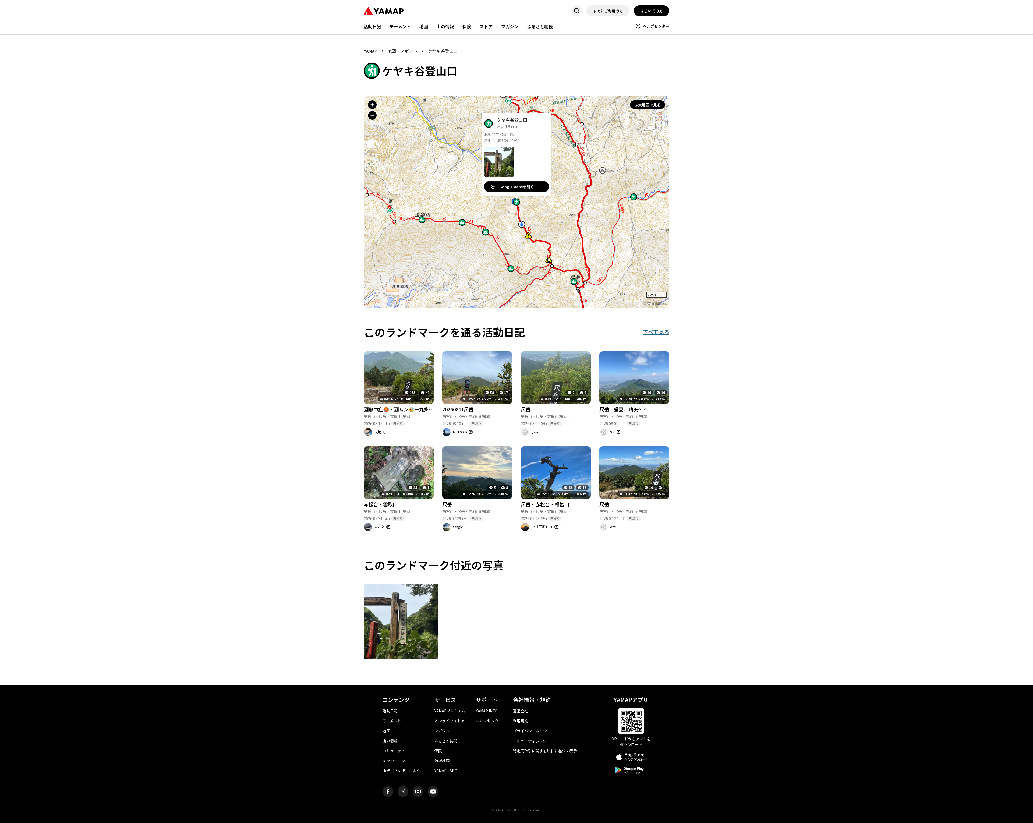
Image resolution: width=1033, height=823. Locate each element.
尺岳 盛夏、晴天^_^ (623, 409)
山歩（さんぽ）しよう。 (403, 770)
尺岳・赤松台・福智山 (545, 504)
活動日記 (372, 26)
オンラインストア (449, 720)
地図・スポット (402, 51)
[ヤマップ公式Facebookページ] (388, 791)
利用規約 (520, 720)
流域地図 (442, 760)
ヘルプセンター (656, 26)
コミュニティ (394, 750)
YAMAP (370, 51)
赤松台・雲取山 (381, 504)
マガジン (509, 26)
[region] (516, 202)
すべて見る (656, 332)
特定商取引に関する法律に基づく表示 (545, 750)
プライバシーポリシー (532, 730)
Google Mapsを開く (516, 186)
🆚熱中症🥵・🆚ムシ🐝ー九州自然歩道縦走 (411, 409)
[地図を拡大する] (372, 104)
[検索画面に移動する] (576, 10)
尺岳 (525, 409)
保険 (466, 26)
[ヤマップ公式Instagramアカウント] (418, 791)
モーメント (400, 26)
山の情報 (445, 26)
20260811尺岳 (457, 409)
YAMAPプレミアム (449, 710)
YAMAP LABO (445, 770)
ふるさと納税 (540, 26)
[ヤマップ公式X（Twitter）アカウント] (403, 791)
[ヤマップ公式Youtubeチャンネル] (433, 791)
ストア (486, 26)
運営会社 (520, 710)
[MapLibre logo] (655, 304)
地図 (423, 26)
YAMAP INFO (486, 710)
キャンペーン (394, 760)
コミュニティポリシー (531, 740)
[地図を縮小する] (372, 115)
